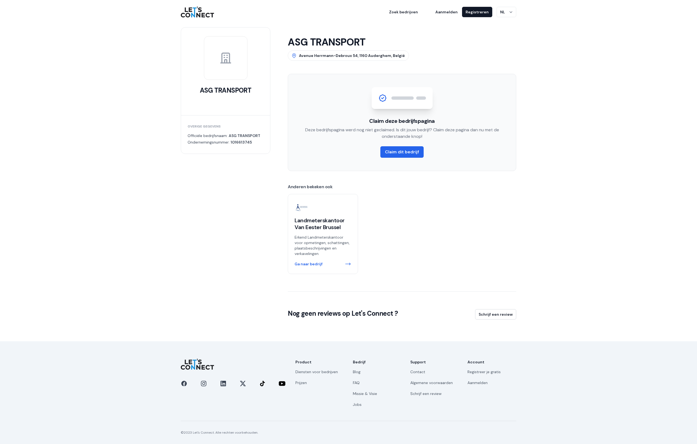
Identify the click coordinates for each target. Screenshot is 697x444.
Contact (417, 371)
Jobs (357, 404)
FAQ (356, 382)
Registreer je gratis (484, 371)
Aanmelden (446, 12)
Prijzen (301, 382)
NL (502, 12)
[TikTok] (262, 383)
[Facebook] (184, 383)
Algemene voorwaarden (431, 382)
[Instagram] (203, 383)
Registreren (477, 12)
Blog (356, 371)
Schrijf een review (496, 314)
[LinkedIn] (223, 383)
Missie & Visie (365, 393)
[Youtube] (282, 383)
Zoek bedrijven (403, 12)
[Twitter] (243, 383)
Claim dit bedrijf (402, 152)
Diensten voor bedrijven (316, 371)
